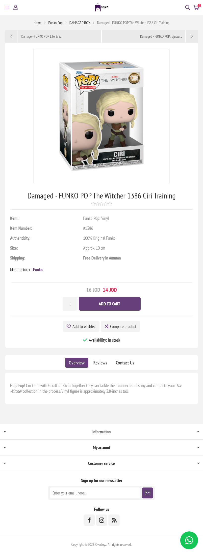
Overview (77, 362)
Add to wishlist (84, 326)
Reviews (100, 362)
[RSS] (114, 520)
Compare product (123, 326)
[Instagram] (101, 520)
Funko (38, 269)
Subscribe (147, 493)
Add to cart (109, 304)
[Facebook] (89, 520)
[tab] (76, 363)
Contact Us (125, 362)
